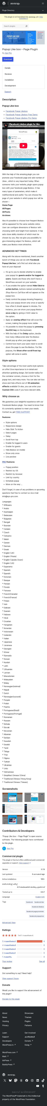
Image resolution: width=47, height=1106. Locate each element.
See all (42, 961)
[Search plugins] (26, 26)
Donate (29, 1041)
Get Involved (30, 1033)
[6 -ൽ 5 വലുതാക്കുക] (41, 807)
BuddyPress (8, 1064)
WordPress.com (10, 1052)
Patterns (28, 1025)
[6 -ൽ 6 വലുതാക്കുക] (41, 818)
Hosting (5, 1021)
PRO (4, 462)
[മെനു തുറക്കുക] (43, 3)
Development (10, 86)
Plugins (27, 1021)
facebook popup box (37, 916)
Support (8, 92)
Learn (4, 1033)
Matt (5, 1056)
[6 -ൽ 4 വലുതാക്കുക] (41, 796)
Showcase (29, 1013)
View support (24, 863)
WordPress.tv (9, 1045)
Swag (28, 1045)
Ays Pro (8, 53)
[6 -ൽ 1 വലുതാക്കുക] (19, 796)
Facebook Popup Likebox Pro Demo (21, 118)
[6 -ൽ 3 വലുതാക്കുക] (19, 818)
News (4, 1017)
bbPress (7, 1060)
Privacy (5, 1025)
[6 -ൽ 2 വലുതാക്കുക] (19, 807)
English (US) (40, 897)
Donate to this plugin (11, 999)
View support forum (10, 978)
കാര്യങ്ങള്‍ (30, 1037)
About (4, 1013)
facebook (29, 902)
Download (8, 59)
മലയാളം (11, 1075)
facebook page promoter (35, 911)
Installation (9, 80)
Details (7, 68)
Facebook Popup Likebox (17, 111)
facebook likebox (38, 907)
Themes (28, 1017)
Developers (7, 1041)
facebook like (39, 902)
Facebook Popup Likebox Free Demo (22, 114)
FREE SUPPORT (23, 412)
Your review (7, 961)
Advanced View (9, 922)
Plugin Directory (8, 10)
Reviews (8, 74)
